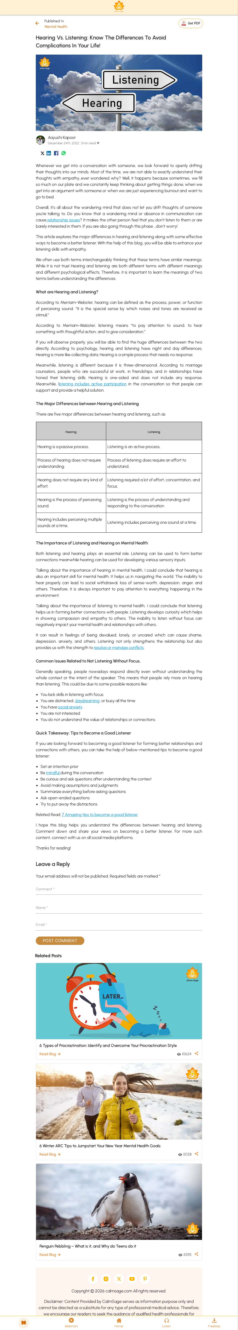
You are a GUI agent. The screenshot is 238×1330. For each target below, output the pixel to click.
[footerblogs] (23, 1323)
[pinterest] (145, 1279)
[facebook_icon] (56, 154)
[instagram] (106, 1279)
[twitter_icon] (42, 154)
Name (42, 907)
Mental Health (55, 26)
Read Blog (50, 1054)
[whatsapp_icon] (63, 154)
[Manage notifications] (227, 1319)
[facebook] (93, 1279)
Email (41, 924)
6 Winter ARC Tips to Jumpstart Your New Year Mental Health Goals (100, 1145)
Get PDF (194, 23)
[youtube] (132, 1279)
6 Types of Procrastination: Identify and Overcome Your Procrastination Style (108, 1045)
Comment (45, 889)
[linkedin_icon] (48, 154)
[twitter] (119, 1279)
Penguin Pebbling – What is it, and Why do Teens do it (88, 1246)
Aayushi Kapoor (62, 137)
